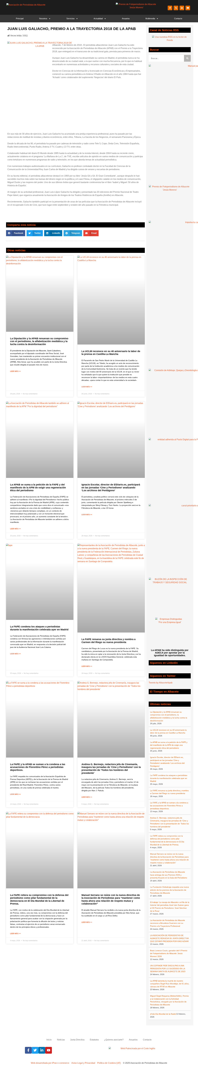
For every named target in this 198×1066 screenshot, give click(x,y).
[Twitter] (35, 1050)
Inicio (49, 1040)
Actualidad (98, 18)
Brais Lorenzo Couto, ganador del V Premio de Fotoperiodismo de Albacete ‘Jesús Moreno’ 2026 (168, 953)
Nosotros (43, 18)
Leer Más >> (15, 371)
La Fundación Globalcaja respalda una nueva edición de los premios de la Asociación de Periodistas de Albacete (169, 890)
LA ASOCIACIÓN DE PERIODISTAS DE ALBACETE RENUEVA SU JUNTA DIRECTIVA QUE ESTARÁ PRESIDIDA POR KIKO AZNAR (169, 938)
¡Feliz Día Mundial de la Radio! (163, 1014)
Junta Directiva (77, 1040)
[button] (15, 233)
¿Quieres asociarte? (114, 1040)
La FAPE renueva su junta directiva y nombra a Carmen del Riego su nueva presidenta (108, 641)
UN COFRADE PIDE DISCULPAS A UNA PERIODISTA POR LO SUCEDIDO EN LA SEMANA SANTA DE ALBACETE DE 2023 (167, 968)
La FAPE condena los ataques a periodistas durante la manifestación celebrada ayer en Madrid (39, 628)
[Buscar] (187, 58)
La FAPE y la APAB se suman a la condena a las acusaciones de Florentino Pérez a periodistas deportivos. (37, 767)
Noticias (61, 1040)
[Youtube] (187, 8)
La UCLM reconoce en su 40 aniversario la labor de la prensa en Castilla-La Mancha (110, 353)
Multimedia (150, 18)
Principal (19, 18)
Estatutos (94, 1040)
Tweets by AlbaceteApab (160, 683)
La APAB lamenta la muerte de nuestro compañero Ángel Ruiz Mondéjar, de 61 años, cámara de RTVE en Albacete (169, 984)
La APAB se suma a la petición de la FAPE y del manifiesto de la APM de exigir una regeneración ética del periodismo (38, 487)
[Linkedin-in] (182, 8)
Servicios (70, 18)
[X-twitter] (176, 8)
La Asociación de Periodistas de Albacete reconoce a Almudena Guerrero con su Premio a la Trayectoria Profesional (167, 923)
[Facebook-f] (170, 8)
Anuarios (126, 18)
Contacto (178, 18)
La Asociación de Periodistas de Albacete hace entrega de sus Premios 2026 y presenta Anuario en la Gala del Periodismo (168, 875)
